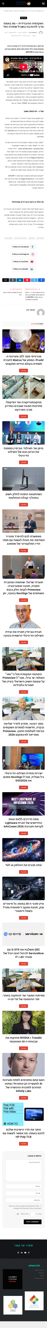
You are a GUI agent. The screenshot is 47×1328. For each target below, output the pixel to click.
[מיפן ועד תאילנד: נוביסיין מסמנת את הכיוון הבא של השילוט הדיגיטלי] (23, 433)
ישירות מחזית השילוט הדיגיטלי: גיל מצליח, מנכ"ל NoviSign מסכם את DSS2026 (23, 777)
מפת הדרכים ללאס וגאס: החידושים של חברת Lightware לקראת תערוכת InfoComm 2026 (23, 823)
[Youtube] (25, 1252)
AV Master (12, 1281)
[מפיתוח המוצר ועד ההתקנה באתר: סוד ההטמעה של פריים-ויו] (23, 980)
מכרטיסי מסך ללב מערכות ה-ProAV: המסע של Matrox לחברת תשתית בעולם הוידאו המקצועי (23, 360)
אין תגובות (25, 35)
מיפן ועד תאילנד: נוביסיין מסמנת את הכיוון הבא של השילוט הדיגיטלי (23, 452)
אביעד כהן (32, 32)
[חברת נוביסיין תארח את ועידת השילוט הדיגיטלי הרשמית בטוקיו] (23, 616)
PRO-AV (23, 18)
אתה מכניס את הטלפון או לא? (23, 865)
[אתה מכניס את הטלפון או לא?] (23, 850)
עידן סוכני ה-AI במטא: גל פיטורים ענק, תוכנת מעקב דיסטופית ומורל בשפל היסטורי (23, 907)
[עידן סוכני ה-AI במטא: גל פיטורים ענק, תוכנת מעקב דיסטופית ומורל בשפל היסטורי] (23, 888)
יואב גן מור (8, 238)
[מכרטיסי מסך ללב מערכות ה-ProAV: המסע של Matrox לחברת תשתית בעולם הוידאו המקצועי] (23, 341)
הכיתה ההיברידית (20, 238)
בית (43, 11)
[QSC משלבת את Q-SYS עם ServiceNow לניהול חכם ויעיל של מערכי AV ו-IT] (23, 934)
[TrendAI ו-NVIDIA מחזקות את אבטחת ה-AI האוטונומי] (23, 1022)
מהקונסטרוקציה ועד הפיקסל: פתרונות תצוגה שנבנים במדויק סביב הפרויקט (23, 406)
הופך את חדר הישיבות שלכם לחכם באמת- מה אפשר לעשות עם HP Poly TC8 (23, 1133)
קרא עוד (23, 370)
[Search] (3, 3)
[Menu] (43, 3)
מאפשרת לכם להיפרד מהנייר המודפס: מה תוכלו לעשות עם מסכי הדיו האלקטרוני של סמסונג (23, 540)
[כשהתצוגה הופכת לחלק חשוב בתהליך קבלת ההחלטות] (23, 479)
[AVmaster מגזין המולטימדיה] (23, 3)
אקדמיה (31, 238)
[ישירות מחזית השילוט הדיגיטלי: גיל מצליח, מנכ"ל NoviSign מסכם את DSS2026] (23, 758)
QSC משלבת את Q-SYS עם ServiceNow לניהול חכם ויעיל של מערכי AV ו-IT (23, 953)
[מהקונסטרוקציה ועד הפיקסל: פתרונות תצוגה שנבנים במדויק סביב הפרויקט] (23, 387)
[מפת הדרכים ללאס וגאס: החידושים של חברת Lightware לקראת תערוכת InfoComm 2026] (23, 804)
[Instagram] (18, 1252)
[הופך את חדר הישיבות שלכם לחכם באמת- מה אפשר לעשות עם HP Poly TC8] (23, 1114)
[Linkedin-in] (22, 1252)
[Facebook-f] (29, 1252)
